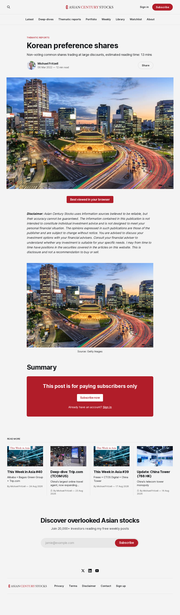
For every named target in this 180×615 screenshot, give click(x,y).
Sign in (144, 7)
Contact (106, 586)
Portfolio (91, 19)
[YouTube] (97, 570)
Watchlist (136, 19)
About (151, 19)
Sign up (121, 586)
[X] (83, 570)
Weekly (106, 19)
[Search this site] (8, 7)
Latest (29, 19)
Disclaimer (89, 586)
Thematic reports (69, 19)
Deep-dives (45, 19)
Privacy (59, 586)
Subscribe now (90, 397)
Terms (73, 586)
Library (120, 19)
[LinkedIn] (90, 570)
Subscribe (162, 7)
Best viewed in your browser (90, 199)
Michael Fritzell (48, 63)
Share (145, 65)
